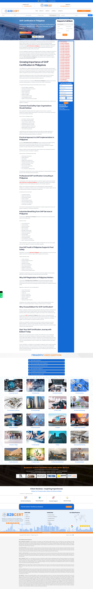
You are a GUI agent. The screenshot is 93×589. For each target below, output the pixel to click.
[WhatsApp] (1, 294)
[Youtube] (13, 523)
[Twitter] (12, 523)
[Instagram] (8, 523)
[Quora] (18, 523)
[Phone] (1, 296)
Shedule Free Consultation (25, 32)
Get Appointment (64, 6)
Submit (90, 15)
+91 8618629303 (28, 6)
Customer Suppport (53, 501)
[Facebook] (7, 523)
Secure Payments (39, 500)
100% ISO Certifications (26, 501)
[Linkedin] (10, 523)
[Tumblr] (15, 523)
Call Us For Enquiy (67, 500)
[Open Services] (49, 10)
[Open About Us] (43, 10)
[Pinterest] (17, 523)
